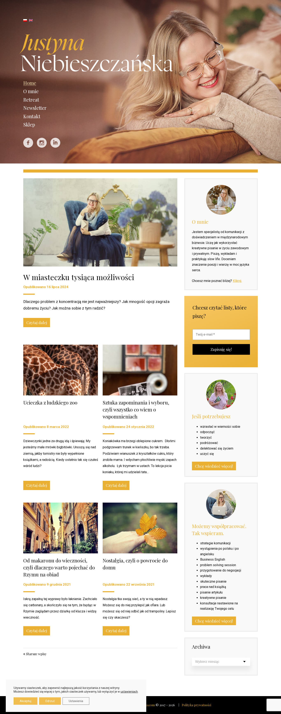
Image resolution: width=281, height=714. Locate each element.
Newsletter (34, 108)
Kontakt (31, 116)
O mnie (31, 91)
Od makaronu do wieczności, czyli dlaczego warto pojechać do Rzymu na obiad (59, 567)
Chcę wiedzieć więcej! (214, 466)
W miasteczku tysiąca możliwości (78, 277)
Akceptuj (25, 701)
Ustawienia (76, 701)
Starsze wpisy (36, 654)
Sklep (29, 124)
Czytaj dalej (36, 322)
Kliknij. (237, 281)
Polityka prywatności (196, 705)
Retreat (31, 99)
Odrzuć (50, 701)
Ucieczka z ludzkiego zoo (50, 402)
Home (29, 83)
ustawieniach (129, 691)
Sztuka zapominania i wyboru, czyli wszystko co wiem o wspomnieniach (136, 409)
